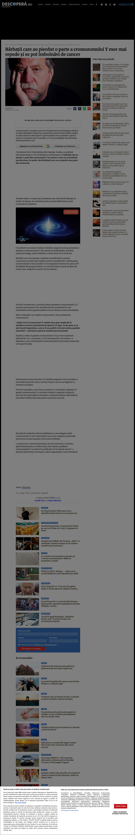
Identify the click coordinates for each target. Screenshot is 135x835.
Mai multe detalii (20, 802)
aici (18, 820)
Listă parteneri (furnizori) (69, 810)
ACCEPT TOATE (120, 806)
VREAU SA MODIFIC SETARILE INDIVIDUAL (120, 812)
